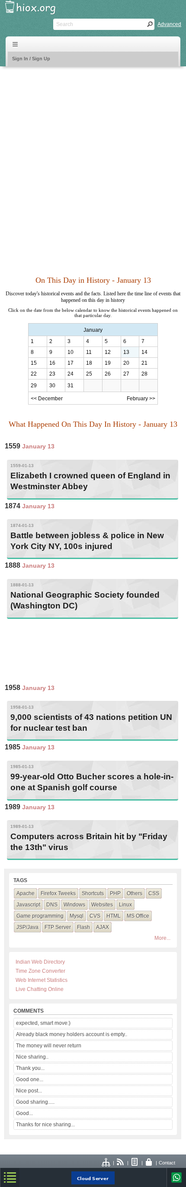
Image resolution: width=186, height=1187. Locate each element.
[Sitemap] (106, 1162)
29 (34, 386)
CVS (95, 916)
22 (34, 374)
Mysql (76, 916)
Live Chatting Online (40, 989)
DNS (52, 905)
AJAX (102, 927)
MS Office (138, 916)
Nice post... (29, 1091)
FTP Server (58, 927)
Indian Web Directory (40, 962)
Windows (74, 905)
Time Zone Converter (40, 971)
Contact (167, 1162)
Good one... (29, 1079)
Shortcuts (93, 893)
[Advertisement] (93, 166)
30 (52, 386)
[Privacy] (149, 1162)
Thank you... (30, 1068)
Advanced (169, 24)
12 (108, 352)
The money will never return (48, 1046)
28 (144, 374)
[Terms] (134, 1162)
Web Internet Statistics (41, 980)
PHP (115, 893)
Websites (102, 905)
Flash (83, 927)
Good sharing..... (35, 1102)
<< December (47, 399)
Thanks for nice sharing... (45, 1125)
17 (70, 363)
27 (126, 374)
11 (89, 352)
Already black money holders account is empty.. (71, 1034)
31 (70, 386)
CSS (153, 893)
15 (34, 363)
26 (108, 374)
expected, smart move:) (43, 1023)
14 (144, 352)
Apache (25, 893)
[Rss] (120, 1162)
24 (70, 374)
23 (52, 374)
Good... (24, 1113)
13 (126, 352)
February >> (141, 399)
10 (70, 352)
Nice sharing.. (32, 1057)
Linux (125, 905)
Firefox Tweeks (58, 893)
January (93, 330)
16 (52, 363)
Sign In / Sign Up (31, 58)
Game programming (40, 916)
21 (144, 363)
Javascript (28, 905)
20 (126, 363)
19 (108, 363)
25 (89, 374)
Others (134, 893)
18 (89, 363)
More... (162, 938)
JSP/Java (27, 927)
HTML (113, 916)
